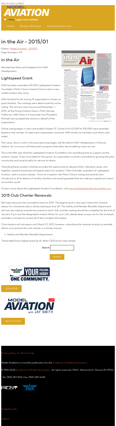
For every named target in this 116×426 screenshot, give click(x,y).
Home (10, 26)
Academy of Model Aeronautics (70, 362)
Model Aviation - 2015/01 (23, 48)
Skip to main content (12, 3)
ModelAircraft (8, 409)
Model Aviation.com (59, 26)
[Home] (30, 10)
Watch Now (13, 321)
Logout (5, 418)
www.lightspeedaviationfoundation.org (90, 188)
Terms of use (27, 353)
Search (46, 247)
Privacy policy (8, 353)
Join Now (11, 288)
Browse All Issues (30, 26)
